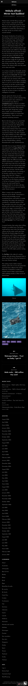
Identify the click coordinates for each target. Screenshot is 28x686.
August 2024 (5, 469)
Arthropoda (5, 568)
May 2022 (5, 510)
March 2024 (5, 484)
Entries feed (5, 671)
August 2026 (5, 419)
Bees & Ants (5, 571)
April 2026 (5, 422)
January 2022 (6, 522)
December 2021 (6, 525)
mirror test (14, 74)
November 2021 (6, 528)
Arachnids (5, 565)
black (4, 341)
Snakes (4, 645)
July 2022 (4, 507)
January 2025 (6, 460)
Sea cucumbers (6, 636)
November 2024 (6, 466)
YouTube (6, 254)
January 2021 (5, 554)
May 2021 (4, 545)
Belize (3, 577)
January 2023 (6, 493)
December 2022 (6, 495)
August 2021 (5, 537)
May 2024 (5, 478)
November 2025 (6, 434)
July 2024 (4, 472)
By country (5, 589)
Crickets (4, 598)
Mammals (5, 621)
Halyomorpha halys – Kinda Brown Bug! (13, 407)
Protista (4, 633)
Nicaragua (5, 630)
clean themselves (16, 57)
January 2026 (6, 428)
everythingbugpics (10, 16)
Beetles (4, 574)
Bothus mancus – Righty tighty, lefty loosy (13, 385)
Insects (4, 612)
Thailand (4, 654)
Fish (8, 341)
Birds (3, 580)
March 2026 (5, 425)
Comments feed (6, 674)
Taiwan (4, 651)
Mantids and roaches (8, 624)
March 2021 (5, 548)
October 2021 (5, 531)
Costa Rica (5, 595)
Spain (3, 648)
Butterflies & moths (7, 586)
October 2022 (6, 501)
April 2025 (5, 451)
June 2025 (5, 448)
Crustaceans (5, 601)
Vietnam (4, 659)
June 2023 (5, 490)
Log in (4, 668)
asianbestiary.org (7, 103)
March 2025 (5, 454)
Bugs (3, 583)
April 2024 (5, 481)
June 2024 (5, 475)
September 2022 (6, 504)
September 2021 (6, 534)
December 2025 (6, 431)
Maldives (4, 618)
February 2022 (6, 519)
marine (19, 341)
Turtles (4, 657)
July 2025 (4, 445)
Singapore (5, 642)
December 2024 (6, 463)
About (3, 562)
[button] (25, 683)
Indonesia (13, 341)
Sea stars (4, 639)
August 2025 (5, 443)
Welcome (15, 682)
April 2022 (5, 513)
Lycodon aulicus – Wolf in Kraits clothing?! (14, 389)
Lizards (4, 615)
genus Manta (18, 148)
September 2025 (6, 440)
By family (4, 592)
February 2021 (6, 551)
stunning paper (8, 220)
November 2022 (6, 498)
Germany (4, 607)
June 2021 (4, 543)
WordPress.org (6, 677)
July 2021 (4, 540)
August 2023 (5, 487)
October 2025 (6, 437)
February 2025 (6, 457)
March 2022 (5, 516)
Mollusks (4, 627)
